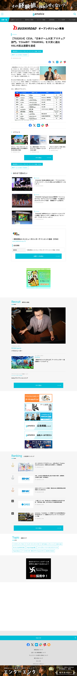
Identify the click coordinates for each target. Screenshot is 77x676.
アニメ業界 (61, 20)
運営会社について (38, 649)
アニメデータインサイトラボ (32, 544)
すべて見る (38, 158)
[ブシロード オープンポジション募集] (38, 27)
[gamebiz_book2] (38, 278)
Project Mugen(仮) (31, 547)
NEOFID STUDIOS (50, 551)
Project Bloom (16, 551)
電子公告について (38, 658)
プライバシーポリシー (38, 664)
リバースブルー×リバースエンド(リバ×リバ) (48, 547)
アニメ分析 (72, 20)
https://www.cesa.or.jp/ (18, 241)
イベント (14, 34)
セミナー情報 (41, 20)
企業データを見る (38, 256)
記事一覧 (4, 20)
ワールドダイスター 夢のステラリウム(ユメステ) (33, 551)
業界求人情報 (29, 20)
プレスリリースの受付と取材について (38, 655)
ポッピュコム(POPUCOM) (19, 547)
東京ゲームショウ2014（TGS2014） (20, 54)
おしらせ (38, 661)
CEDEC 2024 (59, 544)
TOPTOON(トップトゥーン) (47, 544)
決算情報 (51, 20)
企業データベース (16, 20)
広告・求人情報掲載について (38, 652)
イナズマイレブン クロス (18, 544)
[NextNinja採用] (38, 568)
